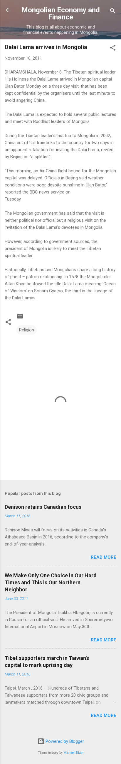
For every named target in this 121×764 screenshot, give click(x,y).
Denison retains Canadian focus (43, 507)
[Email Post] (19, 318)
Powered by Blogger (64, 741)
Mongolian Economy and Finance (60, 13)
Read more (103, 557)
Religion (26, 330)
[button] (112, 48)
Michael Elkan (73, 753)
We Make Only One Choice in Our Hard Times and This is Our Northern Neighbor (51, 582)
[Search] (112, 12)
